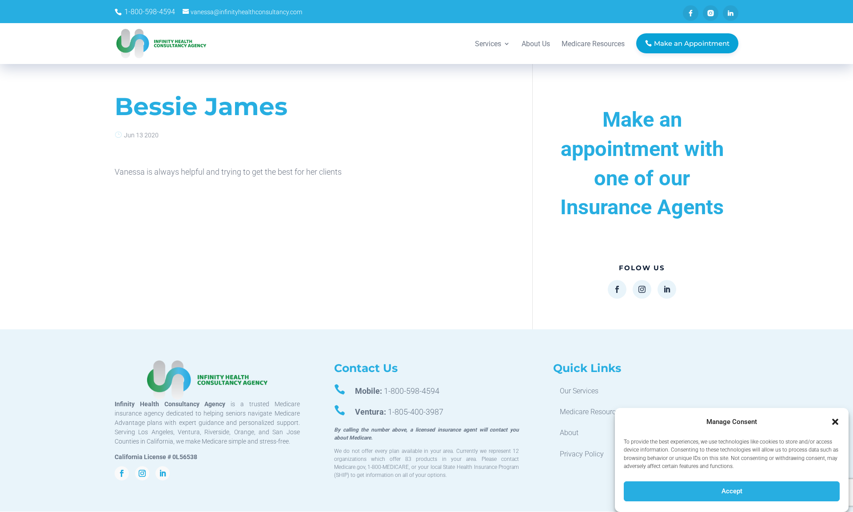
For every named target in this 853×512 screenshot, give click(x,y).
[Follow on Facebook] (617, 289)
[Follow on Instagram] (642, 289)
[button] (835, 421)
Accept (731, 491)
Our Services (579, 391)
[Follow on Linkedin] (667, 289)
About (569, 432)
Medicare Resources (591, 412)
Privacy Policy (582, 454)
